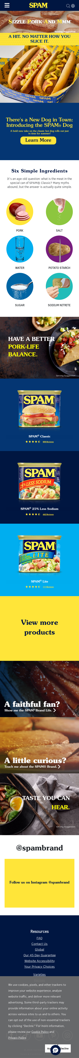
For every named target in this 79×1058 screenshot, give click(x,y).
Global (39, 949)
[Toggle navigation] (7, 5)
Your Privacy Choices (39, 966)
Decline (64, 1048)
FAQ (39, 938)
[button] (55, 1050)
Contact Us (39, 943)
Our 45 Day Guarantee (40, 955)
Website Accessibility (39, 961)
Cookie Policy (40, 1032)
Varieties (39, 974)
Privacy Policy (17, 1037)
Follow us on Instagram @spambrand (39, 882)
